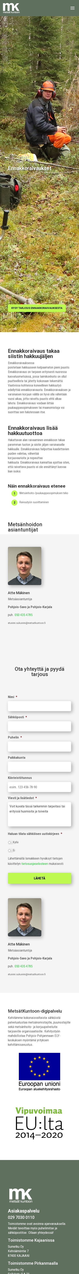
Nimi (12, 697)
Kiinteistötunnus (20, 778)
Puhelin (15, 737)
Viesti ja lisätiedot (22, 798)
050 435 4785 (23, 615)
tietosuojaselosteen (34, 864)
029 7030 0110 (21, 1217)
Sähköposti (17, 717)
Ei (14, 850)
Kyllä (15, 842)
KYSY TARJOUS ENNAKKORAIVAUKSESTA (36, 308)
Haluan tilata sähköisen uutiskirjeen (35, 834)
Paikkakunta (16, 757)
